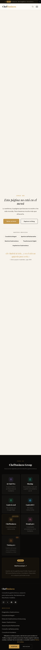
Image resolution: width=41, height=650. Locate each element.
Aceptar (14, 646)
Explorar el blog (29, 221)
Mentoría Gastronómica (11, 241)
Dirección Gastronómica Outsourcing (14, 619)
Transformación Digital (29, 241)
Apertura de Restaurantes (28, 236)
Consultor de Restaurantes (10, 629)
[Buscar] (33, 6)
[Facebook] (11, 602)
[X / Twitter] (7, 602)
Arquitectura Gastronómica (21, 245)
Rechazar (26, 646)
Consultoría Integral (10, 236)
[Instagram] (3, 602)
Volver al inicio (11, 221)
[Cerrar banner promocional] (39, 1)
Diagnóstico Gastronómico (10, 612)
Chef (9, 6)
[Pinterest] (15, 602)
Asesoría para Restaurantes (11, 626)
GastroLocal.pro (19, 566)
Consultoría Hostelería (9, 632)
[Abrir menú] (37, 6)
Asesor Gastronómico (9, 622)
